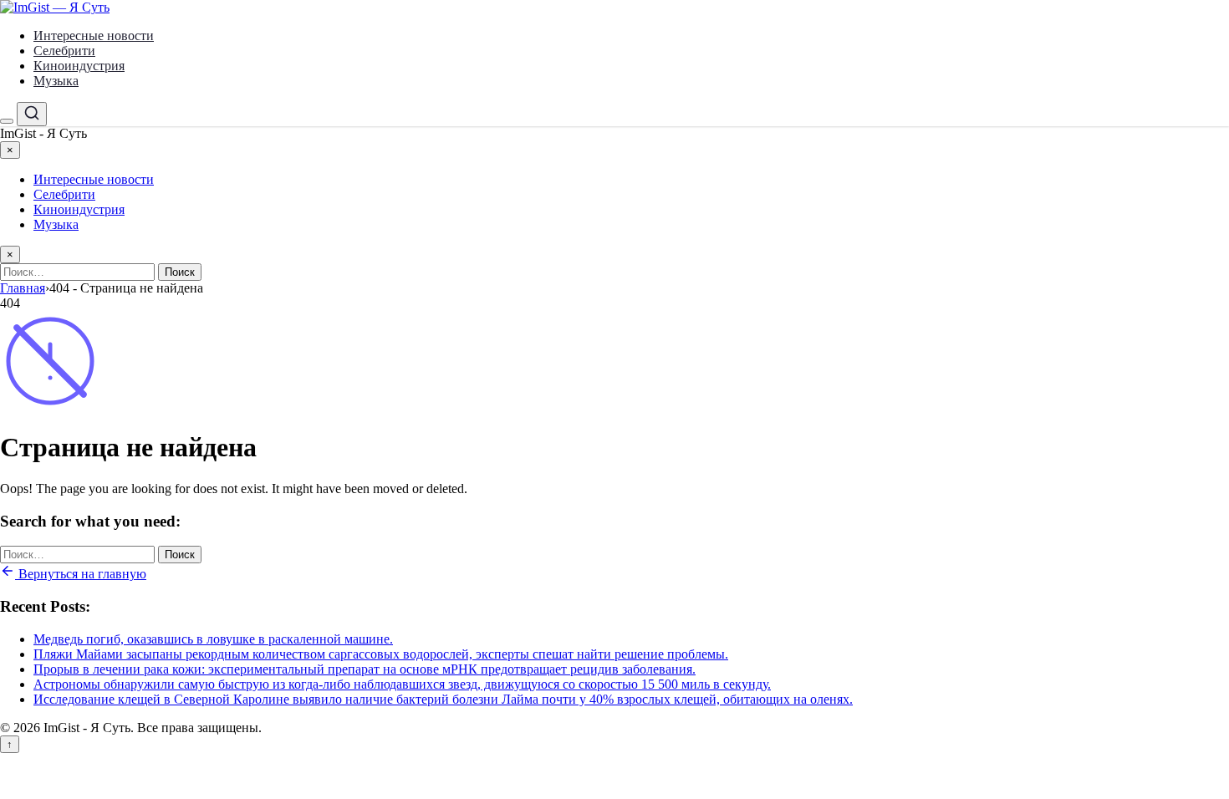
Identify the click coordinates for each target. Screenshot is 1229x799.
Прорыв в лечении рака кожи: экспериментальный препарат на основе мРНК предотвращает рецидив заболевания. (364, 669)
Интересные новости (93, 35)
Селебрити (64, 50)
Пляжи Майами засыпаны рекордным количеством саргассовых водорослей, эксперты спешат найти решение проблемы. (380, 654)
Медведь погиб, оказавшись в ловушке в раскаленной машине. (213, 639)
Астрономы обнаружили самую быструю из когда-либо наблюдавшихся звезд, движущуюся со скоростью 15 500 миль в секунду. (402, 684)
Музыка (56, 81)
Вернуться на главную (80, 574)
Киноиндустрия (79, 66)
